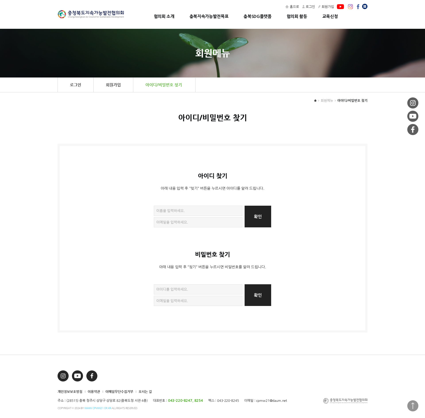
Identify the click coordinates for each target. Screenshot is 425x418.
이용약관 (94, 391)
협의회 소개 (164, 16)
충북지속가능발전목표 (209, 16)
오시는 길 (145, 391)
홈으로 (294, 6)
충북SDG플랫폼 (257, 16)
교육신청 (330, 16)
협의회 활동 (297, 16)
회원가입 (328, 6)
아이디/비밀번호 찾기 (163, 85)
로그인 (310, 6)
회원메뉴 (327, 100)
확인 (258, 216)
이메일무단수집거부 (119, 391)
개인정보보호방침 (70, 391)
